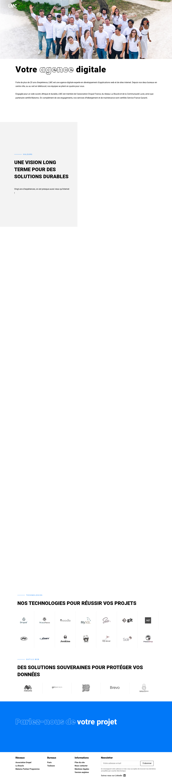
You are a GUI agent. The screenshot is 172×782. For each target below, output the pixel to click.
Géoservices (57, 687)
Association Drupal (23, 762)
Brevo (115, 687)
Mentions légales (82, 769)
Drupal (24, 620)
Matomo (28, 688)
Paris (49, 762)
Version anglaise (82, 772)
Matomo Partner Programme (27, 769)
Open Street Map (86, 688)
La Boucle (19, 766)
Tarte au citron (144, 688)
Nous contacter (81, 766)
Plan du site (80, 762)
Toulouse (51, 766)
